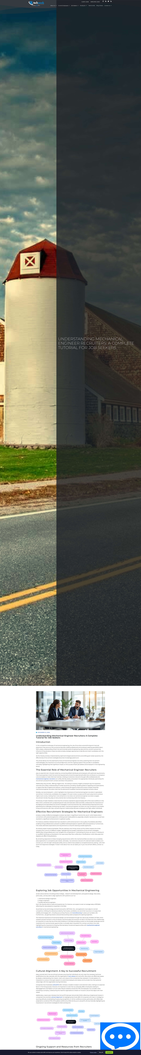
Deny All (101, 1052)
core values (71, 976)
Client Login (86, 2)
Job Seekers (74, 5)
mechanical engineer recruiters (45, 779)
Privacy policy (93, 1052)
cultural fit (56, 985)
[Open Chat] (120, 1038)
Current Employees (63, 5)
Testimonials (91, 5)
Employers (83, 5)
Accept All (109, 1052)
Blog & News (99, 5)
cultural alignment (56, 997)
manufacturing (77, 913)
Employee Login (96, 2)
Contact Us (107, 5)
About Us (52, 5)
